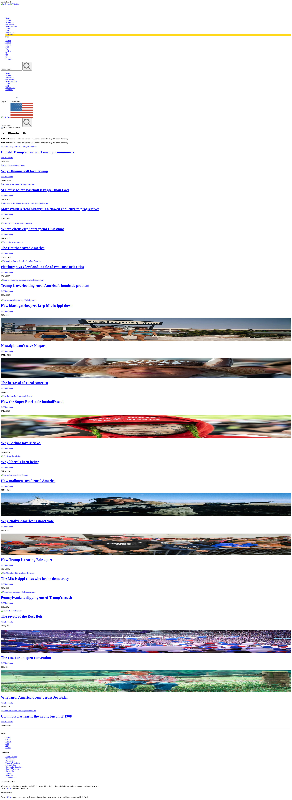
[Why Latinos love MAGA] (146, 437)
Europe (8, 57)
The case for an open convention (26, 658)
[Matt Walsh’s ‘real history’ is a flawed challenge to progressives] (24, 203)
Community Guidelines (13, 767)
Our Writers (9, 24)
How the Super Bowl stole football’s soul (32, 402)
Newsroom (9, 22)
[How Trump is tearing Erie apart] (146, 554)
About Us (9, 775)
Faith (7, 47)
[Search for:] (11, 69)
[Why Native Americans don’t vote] (146, 515)
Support (8, 773)
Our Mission (9, 761)
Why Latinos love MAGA (21, 443)
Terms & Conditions (12, 763)
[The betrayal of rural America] (146, 377)
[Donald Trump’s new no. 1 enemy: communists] (19, 147)
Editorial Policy (11, 777)
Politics (8, 41)
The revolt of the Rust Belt (21, 616)
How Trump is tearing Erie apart (26, 560)
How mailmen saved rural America (28, 481)
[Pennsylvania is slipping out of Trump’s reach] (18, 592)
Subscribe (9, 35)
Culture (8, 43)
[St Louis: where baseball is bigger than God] (17, 184)
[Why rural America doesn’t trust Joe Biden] (146, 692)
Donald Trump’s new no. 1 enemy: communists (37, 152)
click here (9, 788)
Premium (8, 59)
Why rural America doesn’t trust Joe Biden (34, 697)
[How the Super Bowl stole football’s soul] (16, 396)
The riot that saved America (22, 248)
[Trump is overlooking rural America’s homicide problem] (22, 280)
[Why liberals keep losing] (11, 456)
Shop (7, 30)
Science (8, 45)
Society (8, 51)
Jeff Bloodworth (7, 158)
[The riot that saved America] (12, 242)
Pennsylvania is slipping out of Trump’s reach (36, 597)
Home (7, 18)
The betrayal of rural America (24, 383)
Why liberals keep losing (20, 462)
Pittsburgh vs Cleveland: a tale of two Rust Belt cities (42, 267)
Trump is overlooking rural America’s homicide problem (45, 285)
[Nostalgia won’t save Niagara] (146, 340)
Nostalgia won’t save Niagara (23, 345)
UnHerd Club (10, 32)
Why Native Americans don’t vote (27, 521)
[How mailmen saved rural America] (14, 475)
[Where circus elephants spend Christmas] (16, 223)
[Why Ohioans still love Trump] (13, 165)
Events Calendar (11, 757)
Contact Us (9, 771)
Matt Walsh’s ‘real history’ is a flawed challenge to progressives (50, 209)
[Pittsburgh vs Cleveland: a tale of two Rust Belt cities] (21, 261)
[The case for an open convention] (146, 652)
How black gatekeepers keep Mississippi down (37, 306)
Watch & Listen (11, 26)
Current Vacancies (12, 769)
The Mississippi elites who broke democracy (35, 578)
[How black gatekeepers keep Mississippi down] (18, 300)
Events (7, 28)
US (6, 55)
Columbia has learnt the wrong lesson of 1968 (36, 716)
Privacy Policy (10, 765)
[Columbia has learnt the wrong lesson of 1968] (18, 711)
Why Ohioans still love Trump (24, 171)
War (6, 49)
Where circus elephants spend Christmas (32, 229)
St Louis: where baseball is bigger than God (35, 190)
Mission (8, 20)
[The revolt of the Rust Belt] (11, 611)
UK (6, 53)
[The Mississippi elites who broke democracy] (18, 573)
